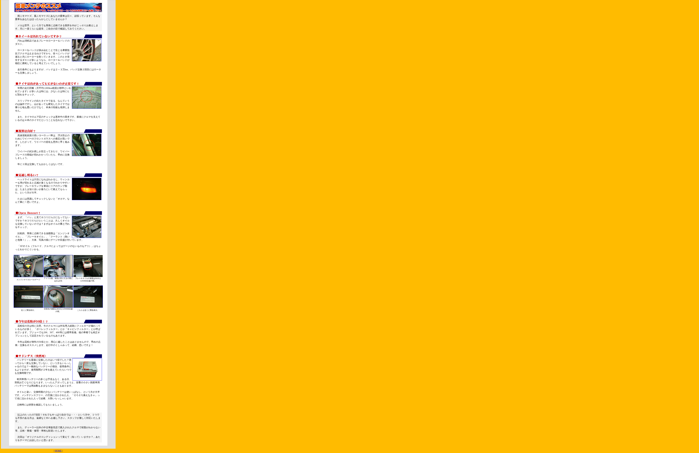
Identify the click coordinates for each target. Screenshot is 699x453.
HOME (58, 450)
